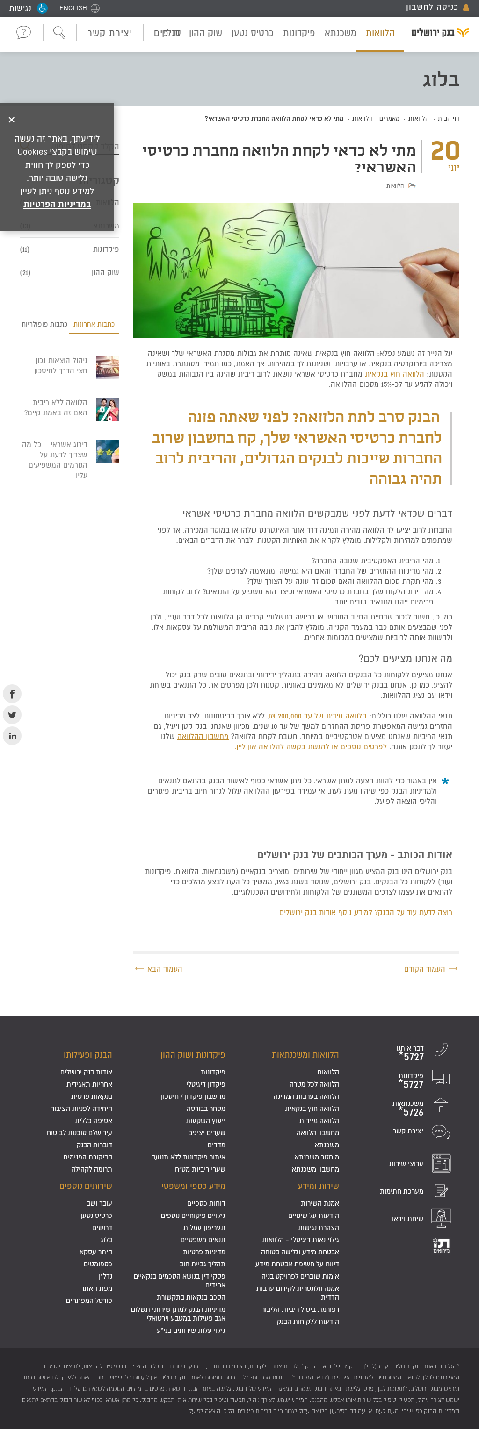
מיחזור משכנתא (317, 1157)
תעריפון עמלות (204, 1227)
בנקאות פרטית (91, 1096)
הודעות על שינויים (313, 1215)
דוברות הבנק (94, 1145)
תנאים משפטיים (203, 1240)
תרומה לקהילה (91, 1169)
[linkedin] (12, 735)
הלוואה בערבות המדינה (306, 1096)
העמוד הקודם (424, 969)
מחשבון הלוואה (318, 1133)
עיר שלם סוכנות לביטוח (79, 1133)
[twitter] (12, 714)
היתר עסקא (96, 1252)
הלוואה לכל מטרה (314, 1084)
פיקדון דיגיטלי (205, 1084)
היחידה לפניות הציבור (81, 1108)
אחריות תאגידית (89, 1084)
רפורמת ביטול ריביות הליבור (300, 1309)
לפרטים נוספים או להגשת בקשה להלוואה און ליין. (310, 746)
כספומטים (98, 1264)
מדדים (216, 1145)
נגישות (20, 8)
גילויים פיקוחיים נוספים (193, 1215)
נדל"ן (105, 1276)
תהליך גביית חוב (202, 1264)
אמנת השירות (320, 1203)
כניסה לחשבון (432, 7)
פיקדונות (299, 33)
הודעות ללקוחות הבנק (308, 1321)
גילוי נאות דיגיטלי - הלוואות (300, 1240)
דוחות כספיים (206, 1203)
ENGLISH (73, 8)
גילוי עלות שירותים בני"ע (191, 1330)
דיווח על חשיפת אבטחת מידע (297, 1264)
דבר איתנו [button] (24, 32)
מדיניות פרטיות (204, 1252)
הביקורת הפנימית (87, 1157)
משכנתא (340, 33)
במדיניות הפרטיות (57, 204)
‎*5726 (410, 1111)
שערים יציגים (206, 1133)
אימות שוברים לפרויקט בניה (300, 1276)
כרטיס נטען (253, 33)
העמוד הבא (164, 969)
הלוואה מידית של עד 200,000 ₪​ (318, 715)
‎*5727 (411, 1056)
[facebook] (12, 693)
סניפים (167, 33)
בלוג (106, 1240)
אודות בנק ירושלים (86, 1072)
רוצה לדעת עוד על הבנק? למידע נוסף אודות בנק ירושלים (365, 912)
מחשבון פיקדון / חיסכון (193, 1096)
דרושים (102, 1227)
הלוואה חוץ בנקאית (394, 374)
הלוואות (380, 33)
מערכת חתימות (401, 1191)
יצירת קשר (109, 33)
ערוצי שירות (406, 1163)
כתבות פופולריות (44, 324)
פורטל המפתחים (89, 1300)
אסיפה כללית (93, 1120)
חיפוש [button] (60, 33)
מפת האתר (96, 1288)
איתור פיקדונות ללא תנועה (188, 1157)
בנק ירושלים (437, 33)
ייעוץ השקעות (205, 1120)
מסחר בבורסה (206, 1108)
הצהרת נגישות (318, 1227)
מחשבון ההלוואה (203, 736)
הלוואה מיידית (319, 1120)
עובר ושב (99, 1203)
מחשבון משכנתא (315, 1169)
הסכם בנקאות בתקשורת (191, 1297)
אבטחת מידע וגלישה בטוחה (300, 1252)
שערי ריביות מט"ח (200, 1169)
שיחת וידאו (407, 1219)
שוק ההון (205, 33)
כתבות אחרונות (94, 324)
